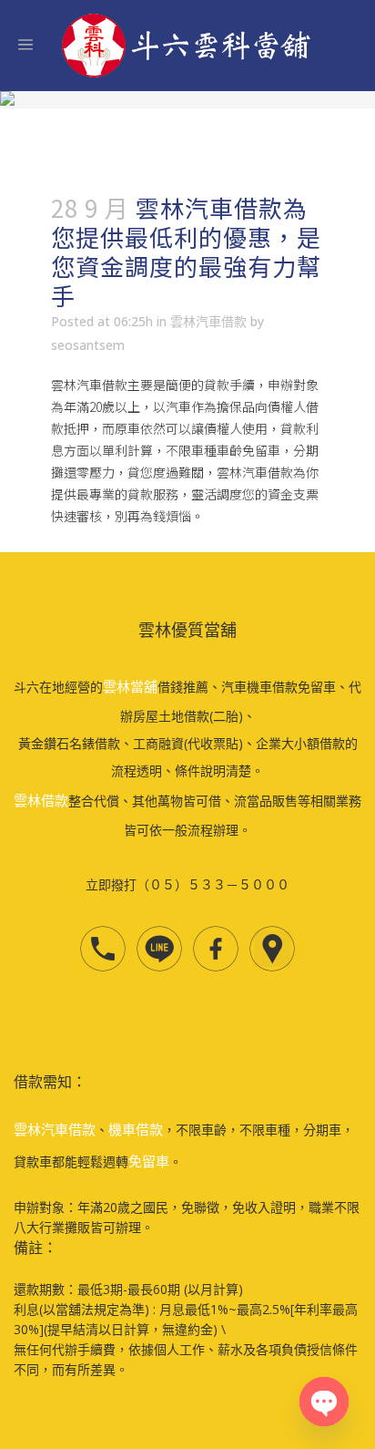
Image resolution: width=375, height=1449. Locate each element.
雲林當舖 (130, 686)
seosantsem (88, 345)
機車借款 (135, 1129)
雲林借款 (41, 800)
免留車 (148, 1161)
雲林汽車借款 (208, 321)
